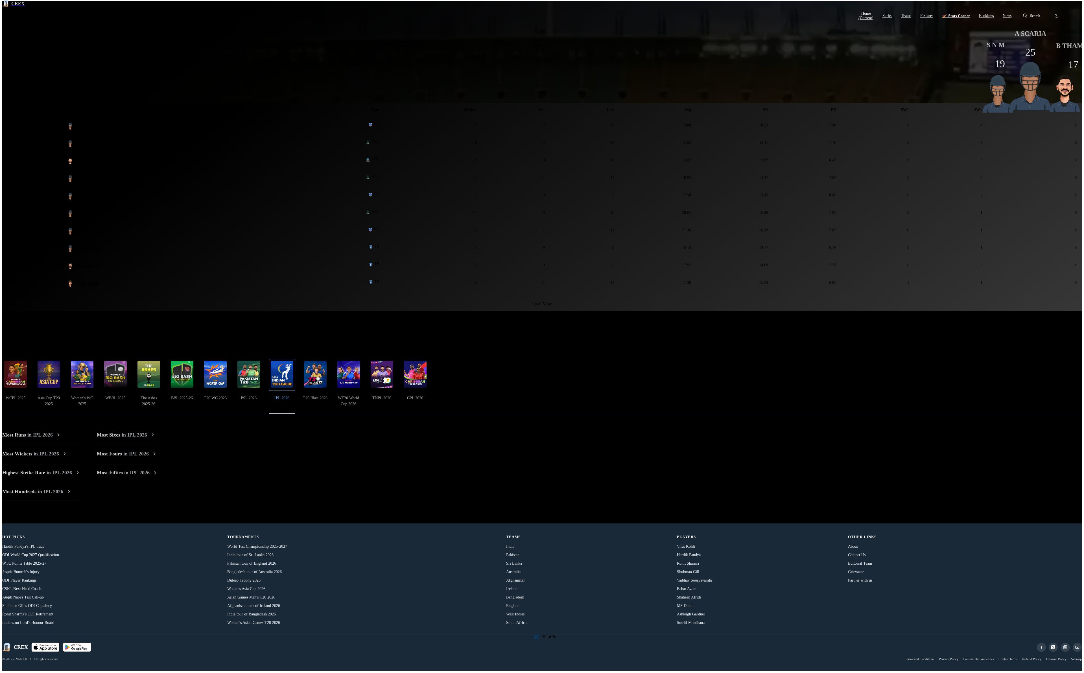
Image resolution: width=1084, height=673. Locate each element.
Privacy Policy (948, 659)
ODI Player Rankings (19, 580)
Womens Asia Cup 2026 (246, 589)
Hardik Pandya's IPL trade (23, 546)
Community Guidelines (978, 659)
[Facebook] (1041, 647)
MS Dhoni (685, 606)
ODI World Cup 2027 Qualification (30, 555)
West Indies (515, 614)
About (853, 546)
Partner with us (860, 580)
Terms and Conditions (919, 659)
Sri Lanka (514, 563)
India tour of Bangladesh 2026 (251, 614)
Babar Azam (686, 589)
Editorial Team (860, 563)
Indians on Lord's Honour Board (28, 623)
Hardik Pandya (689, 555)
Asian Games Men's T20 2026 (251, 597)
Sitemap (1076, 659)
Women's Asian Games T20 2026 (253, 623)
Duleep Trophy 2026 (244, 580)
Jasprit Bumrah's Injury (21, 572)
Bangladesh (515, 597)
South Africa (516, 623)
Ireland (511, 589)
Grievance (856, 572)
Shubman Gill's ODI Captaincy (27, 606)
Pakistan (512, 555)
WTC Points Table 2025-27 (24, 563)
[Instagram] (1065, 647)
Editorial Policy (1056, 659)
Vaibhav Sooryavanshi (694, 580)
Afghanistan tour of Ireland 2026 (253, 606)
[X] (1053, 647)
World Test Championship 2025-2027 (257, 546)
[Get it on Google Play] (77, 647)
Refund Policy (1031, 659)
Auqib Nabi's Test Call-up (23, 597)
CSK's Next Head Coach (21, 589)
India (510, 546)
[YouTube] (1077, 647)
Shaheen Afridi (689, 597)
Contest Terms (1008, 659)
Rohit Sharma (688, 563)
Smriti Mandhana (691, 623)
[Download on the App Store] (45, 647)
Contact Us (857, 555)
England (512, 606)
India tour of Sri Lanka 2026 (250, 555)
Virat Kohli (686, 546)
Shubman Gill (688, 572)
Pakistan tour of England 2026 (251, 563)
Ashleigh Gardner (691, 614)
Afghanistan (515, 580)
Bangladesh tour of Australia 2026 (254, 572)
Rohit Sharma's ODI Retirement (27, 614)
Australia (513, 572)
